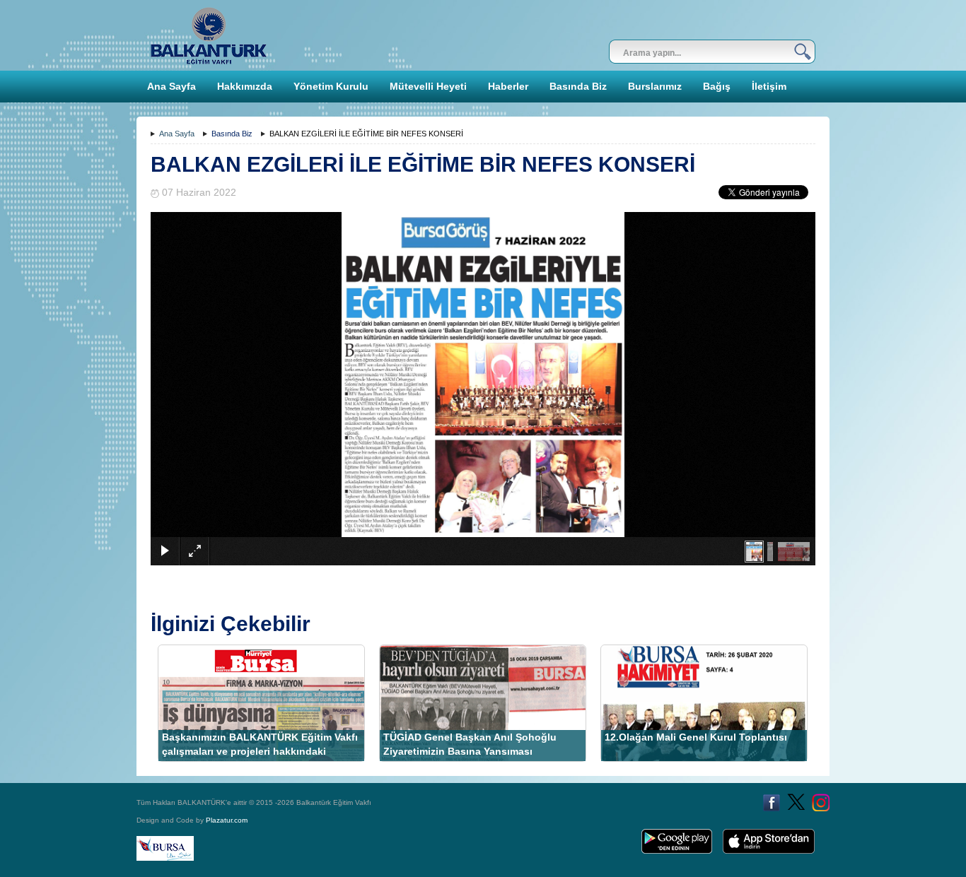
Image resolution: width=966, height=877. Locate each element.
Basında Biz (578, 86)
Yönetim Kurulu (330, 86)
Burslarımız (655, 86)
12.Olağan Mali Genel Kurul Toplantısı (696, 737)
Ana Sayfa (171, 86)
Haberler (508, 86)
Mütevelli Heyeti (428, 86)
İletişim (769, 86)
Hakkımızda (244, 86)
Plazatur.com (227, 820)
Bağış (717, 86)
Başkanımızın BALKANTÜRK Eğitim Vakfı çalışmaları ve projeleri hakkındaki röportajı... (260, 751)
